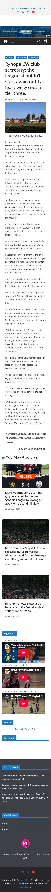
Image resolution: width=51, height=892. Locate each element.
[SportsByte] (5, 41)
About (5, 823)
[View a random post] (45, 41)
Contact (6, 829)
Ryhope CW (34, 58)
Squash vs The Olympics (32, 448)
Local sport (21, 58)
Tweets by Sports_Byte (25, 729)
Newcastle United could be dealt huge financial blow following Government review (26, 437)
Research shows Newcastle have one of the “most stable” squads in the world (24, 607)
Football (9, 58)
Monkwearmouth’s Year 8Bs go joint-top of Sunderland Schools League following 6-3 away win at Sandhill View (24, 498)
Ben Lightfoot (32, 99)
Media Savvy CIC (29, 854)
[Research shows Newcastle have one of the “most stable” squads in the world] (25, 576)
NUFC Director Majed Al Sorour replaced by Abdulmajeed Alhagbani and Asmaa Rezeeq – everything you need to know (25, 553)
